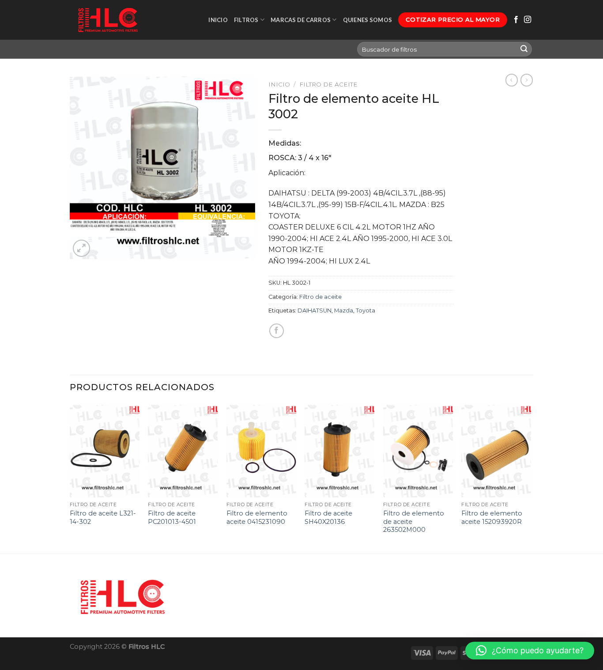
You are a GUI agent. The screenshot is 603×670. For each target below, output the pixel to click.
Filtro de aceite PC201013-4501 (172, 517)
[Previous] (70, 478)
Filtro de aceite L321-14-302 (103, 517)
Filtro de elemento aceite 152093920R (491, 517)
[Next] (530, 478)
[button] (529, 650)
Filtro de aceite (328, 84)
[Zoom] (81, 248)
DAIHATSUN (315, 310)
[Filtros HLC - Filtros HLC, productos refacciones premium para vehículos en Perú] (107, 20)
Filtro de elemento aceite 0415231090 (256, 517)
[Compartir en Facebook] (276, 331)
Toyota (365, 310)
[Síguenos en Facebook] (516, 20)
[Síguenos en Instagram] (527, 20)
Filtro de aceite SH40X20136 (328, 517)
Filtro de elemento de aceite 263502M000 (413, 521)
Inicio (218, 19)
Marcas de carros (301, 19)
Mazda (343, 310)
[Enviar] (523, 49)
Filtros (246, 19)
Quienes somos (367, 19)
